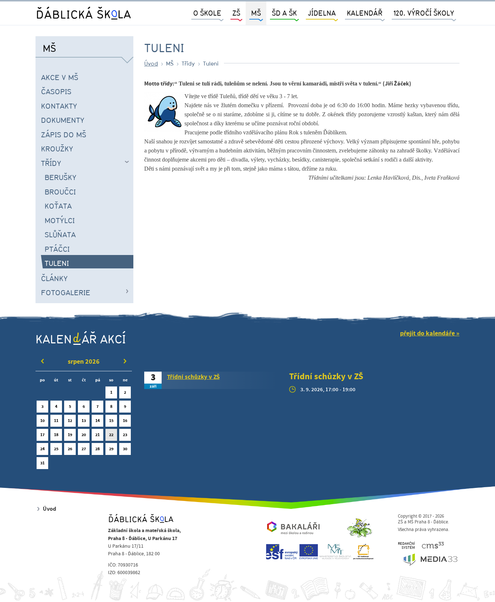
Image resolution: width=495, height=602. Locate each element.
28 (97, 449)
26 (70, 449)
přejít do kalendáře (427, 333)
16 (125, 420)
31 (42, 463)
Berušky (60, 177)
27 (84, 449)
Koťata (58, 206)
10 (42, 420)
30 (125, 449)
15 (111, 420)
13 (84, 420)
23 (125, 435)
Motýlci (60, 220)
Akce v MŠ (59, 77)
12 (70, 420)
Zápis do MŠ (63, 134)
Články (54, 278)
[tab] (211, 380)
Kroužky (57, 148)
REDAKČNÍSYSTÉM (406, 545)
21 (97, 435)
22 (111, 435)
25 (56, 449)
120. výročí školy (424, 12)
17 (42, 435)
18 (56, 435)
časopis (56, 91)
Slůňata (60, 234)
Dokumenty (62, 120)
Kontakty (59, 106)
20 (84, 435)
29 (111, 449)
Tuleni (57, 263)
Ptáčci (57, 249)
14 (97, 420)
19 (70, 435)
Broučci (60, 192)
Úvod (151, 63)
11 (56, 420)
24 (42, 449)
